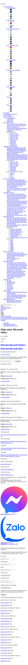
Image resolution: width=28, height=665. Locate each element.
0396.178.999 (4, 624)
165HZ (12, 247)
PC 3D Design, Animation (13, 70)
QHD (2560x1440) (14, 233)
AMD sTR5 (13, 170)
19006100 (3, 613)
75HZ (11, 241)
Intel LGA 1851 (14, 139)
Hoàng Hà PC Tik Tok (18, 454)
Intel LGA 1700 (14, 138)
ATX (11, 176)
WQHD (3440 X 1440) (16, 234)
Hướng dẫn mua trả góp (6, 442)
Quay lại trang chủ (5, 354)
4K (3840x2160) (14, 236)
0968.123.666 (8, 424)
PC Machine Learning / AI (13, 29)
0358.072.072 (4, 639)
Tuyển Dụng (11, 434)
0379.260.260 (4, 650)
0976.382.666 (4, 610)
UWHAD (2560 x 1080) (16, 232)
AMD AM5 (13, 142)
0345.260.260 (4, 658)
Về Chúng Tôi (4, 434)
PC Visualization (11, 86)
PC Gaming (10, 104)
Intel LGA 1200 (14, 133)
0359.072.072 (4, 653)
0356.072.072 (8, 408)
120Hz (11, 244)
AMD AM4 (13, 140)
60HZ (11, 240)
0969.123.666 (8, 376)
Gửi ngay (18, 361)
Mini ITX (12, 173)
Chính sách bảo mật (16, 448)
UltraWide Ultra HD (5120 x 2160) (18, 237)
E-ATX (12, 177)
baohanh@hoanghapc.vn (7, 474)
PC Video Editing (11, 60)
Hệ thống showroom (20, 434)
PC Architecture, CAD (12, 45)
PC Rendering (10, 20)
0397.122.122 (4, 626)
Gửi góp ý (3, 594)
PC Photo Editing (11, 8)
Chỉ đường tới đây (5, 381)
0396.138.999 (4, 621)
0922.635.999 (4, 605)
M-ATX (12, 174)
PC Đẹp (9, 97)
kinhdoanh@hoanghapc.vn (7, 469)
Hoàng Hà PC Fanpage (6, 454)
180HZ (12, 248)
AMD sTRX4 (13, 145)
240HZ (12, 250)
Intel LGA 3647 (14, 136)
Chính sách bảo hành (6, 448)
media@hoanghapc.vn (6, 464)
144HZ (12, 246)
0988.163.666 (4, 632)
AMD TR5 (12, 143)
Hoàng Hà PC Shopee (14, 456)
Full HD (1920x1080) (15, 230)
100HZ (12, 243)
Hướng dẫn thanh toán (20, 441)
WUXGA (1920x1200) (15, 229)
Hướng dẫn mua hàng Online (8, 441)
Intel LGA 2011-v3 (14, 135)
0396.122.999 (8, 392)
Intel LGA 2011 (14, 163)
